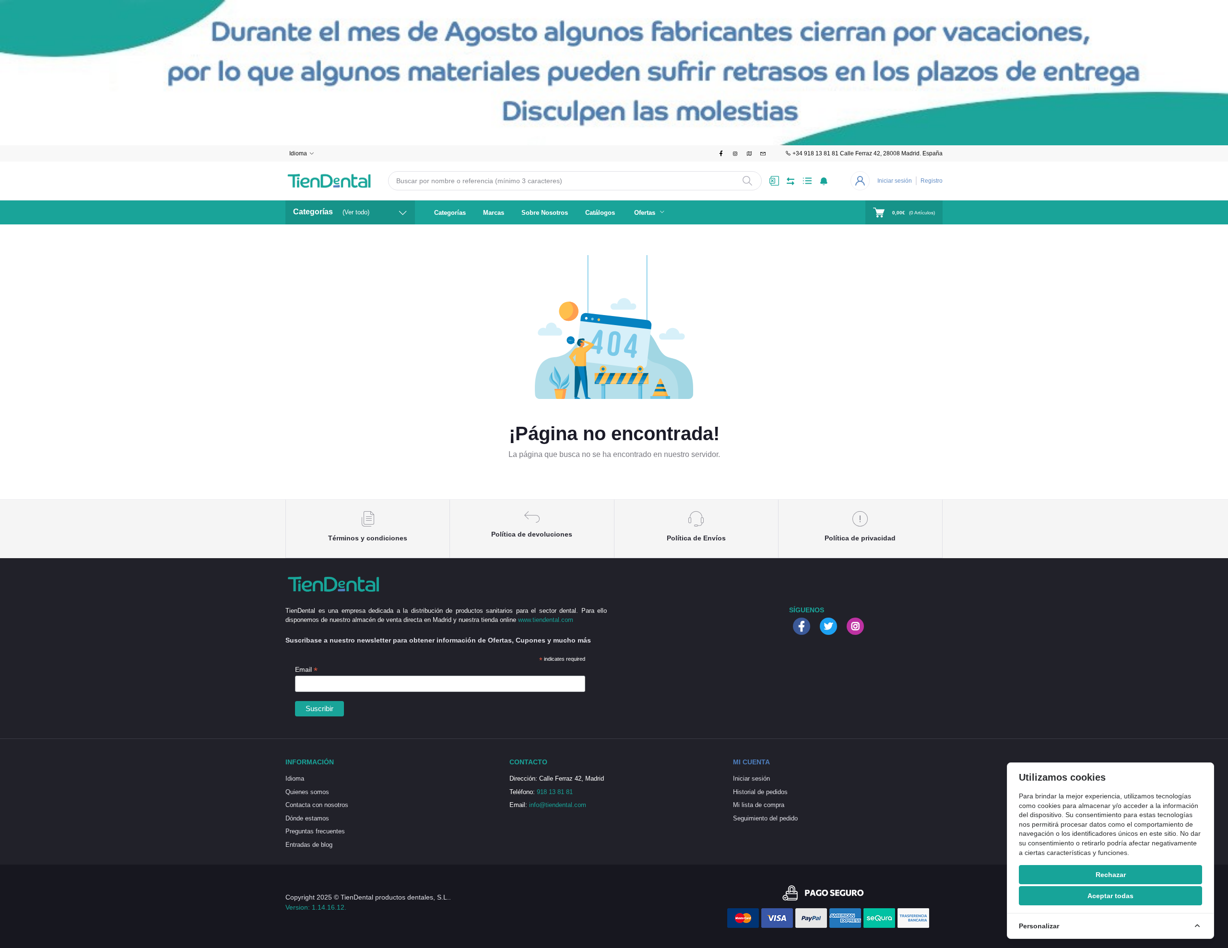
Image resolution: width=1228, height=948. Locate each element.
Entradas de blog (308, 844)
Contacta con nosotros (316, 804)
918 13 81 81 (555, 792)
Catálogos (600, 212)
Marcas (493, 212)
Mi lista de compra (758, 804)
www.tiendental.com (545, 619)
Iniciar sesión (894, 180)
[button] (823, 180)
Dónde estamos (307, 818)
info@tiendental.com (557, 804)
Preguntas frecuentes (315, 831)
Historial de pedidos (760, 792)
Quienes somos (307, 792)
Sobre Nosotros (544, 212)
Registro (932, 180)
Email (306, 669)
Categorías (450, 212)
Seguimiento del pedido (765, 818)
